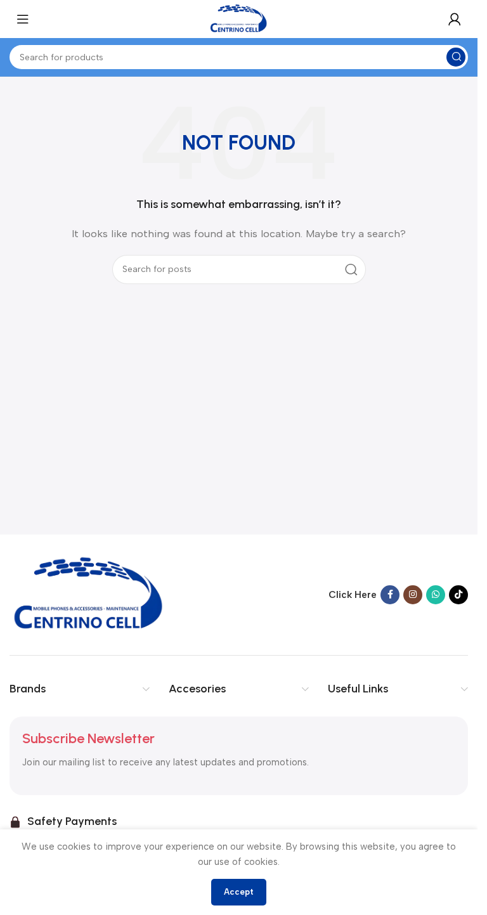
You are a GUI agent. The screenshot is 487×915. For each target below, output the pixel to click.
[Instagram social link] (412, 594)
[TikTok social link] (458, 594)
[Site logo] (239, 18)
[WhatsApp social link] (435, 594)
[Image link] (89, 594)
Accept (239, 892)
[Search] (351, 269)
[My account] (454, 19)
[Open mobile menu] (22, 19)
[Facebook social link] (389, 594)
